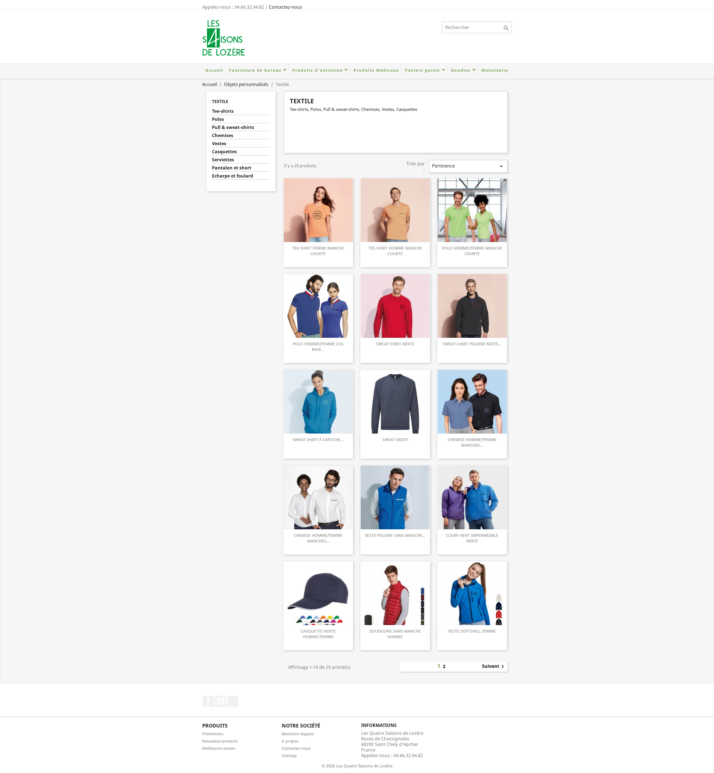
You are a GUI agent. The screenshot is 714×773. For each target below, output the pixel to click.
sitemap (289, 755)
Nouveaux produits (220, 741)
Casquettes (224, 152)
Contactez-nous (285, 7)
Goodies (460, 70)
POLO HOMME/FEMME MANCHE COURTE (472, 250)
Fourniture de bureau (255, 70)
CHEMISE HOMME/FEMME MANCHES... (472, 442)
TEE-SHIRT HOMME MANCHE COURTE (395, 250)
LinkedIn (232, 701)
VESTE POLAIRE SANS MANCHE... (395, 535)
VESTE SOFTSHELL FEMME (472, 631)
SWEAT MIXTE (395, 439)
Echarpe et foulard (232, 176)
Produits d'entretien (317, 70)
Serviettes (223, 160)
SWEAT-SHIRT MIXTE (395, 343)
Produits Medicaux (375, 70)
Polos (218, 119)
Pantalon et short (231, 168)
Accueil (213, 70)
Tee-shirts (223, 111)
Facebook (208, 701)
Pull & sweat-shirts (233, 127)
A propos (290, 741)
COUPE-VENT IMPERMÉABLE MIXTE (472, 538)
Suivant (494, 666)
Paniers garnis (422, 70)
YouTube (220, 701)
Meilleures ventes (218, 748)
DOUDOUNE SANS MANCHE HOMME (395, 633)
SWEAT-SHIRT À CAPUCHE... (318, 439)
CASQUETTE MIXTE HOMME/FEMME (318, 633)
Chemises (222, 135)
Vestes (219, 144)
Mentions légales (298, 733)
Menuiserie (494, 70)
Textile (220, 101)
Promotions (212, 733)
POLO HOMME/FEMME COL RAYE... (318, 346)
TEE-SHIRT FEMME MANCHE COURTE (318, 250)
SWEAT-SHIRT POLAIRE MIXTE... (472, 343)
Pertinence (468, 166)
